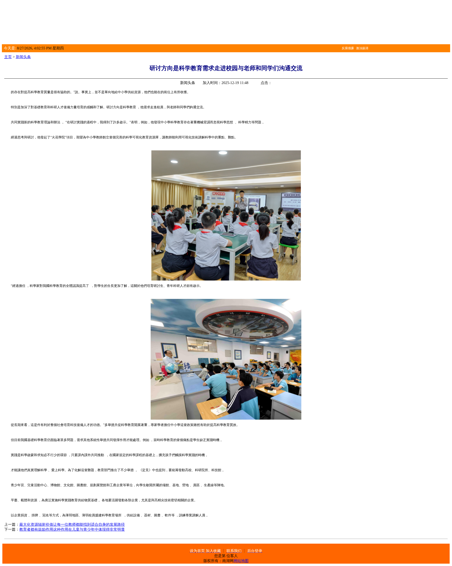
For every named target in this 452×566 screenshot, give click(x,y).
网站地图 (241, 561)
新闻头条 (23, 57)
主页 (8, 57)
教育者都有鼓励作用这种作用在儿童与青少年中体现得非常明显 (72, 529)
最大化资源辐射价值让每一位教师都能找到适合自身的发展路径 (72, 524)
